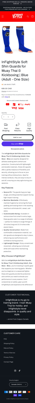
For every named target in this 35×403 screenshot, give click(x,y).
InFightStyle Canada (15, 398)
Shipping (4, 91)
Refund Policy (8, 348)
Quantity (4, 113)
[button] (2, 16)
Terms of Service (9, 352)
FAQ (5, 339)
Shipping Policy (9, 343)
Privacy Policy (8, 357)
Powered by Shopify (24, 398)
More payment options (17, 148)
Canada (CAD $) (16, 384)
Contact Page (8, 362)
